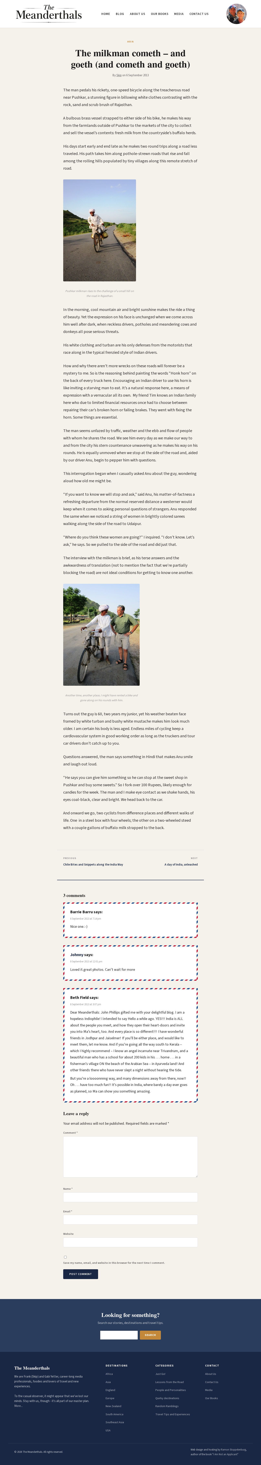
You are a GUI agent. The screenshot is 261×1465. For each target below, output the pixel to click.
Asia (108, 1382)
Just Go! (160, 1374)
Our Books (159, 14)
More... (18, 1406)
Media (179, 14)
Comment (70, 1133)
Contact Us (211, 1382)
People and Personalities (170, 1390)
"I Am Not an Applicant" (225, 1454)
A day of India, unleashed (181, 864)
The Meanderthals (32, 1367)
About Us (210, 1374)
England (110, 1390)
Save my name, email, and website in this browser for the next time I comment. (114, 1263)
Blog (120, 14)
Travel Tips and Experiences (172, 1414)
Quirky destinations (167, 1398)
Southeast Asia (115, 1422)
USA (108, 1431)
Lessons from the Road (169, 1382)
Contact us (199, 14)
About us (137, 14)
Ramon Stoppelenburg (233, 1450)
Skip (119, 75)
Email (67, 1212)
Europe (110, 1398)
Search (150, 1335)
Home (105, 14)
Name (68, 1189)
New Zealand (113, 1406)
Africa (109, 1374)
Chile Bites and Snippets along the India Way (93, 864)
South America (114, 1414)
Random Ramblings (167, 1406)
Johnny (76, 955)
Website (68, 1234)
